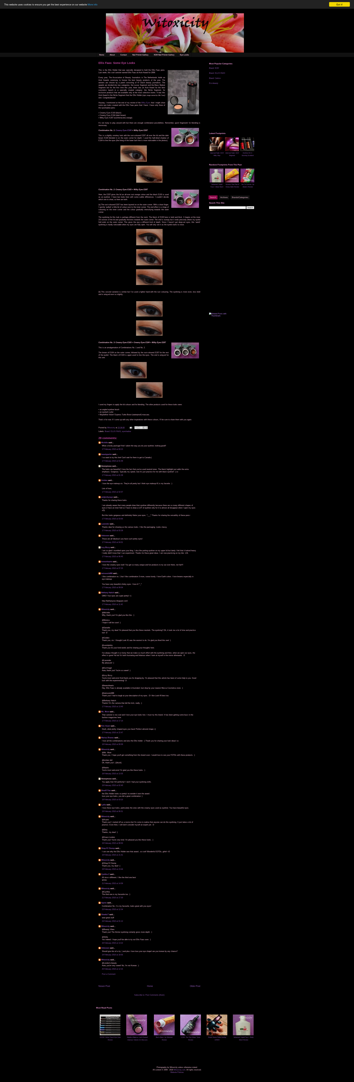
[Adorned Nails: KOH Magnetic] (232, 150)
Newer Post (104, 986)
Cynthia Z (105, 874)
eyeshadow (126, 431)
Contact (123, 55)
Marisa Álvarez (107, 738)
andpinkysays (107, 497)
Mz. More (105, 712)
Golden (104, 480)
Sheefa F (105, 914)
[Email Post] (131, 428)
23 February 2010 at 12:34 (112, 909)
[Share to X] (141, 427)
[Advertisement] (230, 108)
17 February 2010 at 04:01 (112, 542)
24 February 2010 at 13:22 (112, 943)
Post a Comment (108, 974)
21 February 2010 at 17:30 (112, 898)
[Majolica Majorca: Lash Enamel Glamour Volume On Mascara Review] (136, 1035)
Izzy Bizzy (105, 547)
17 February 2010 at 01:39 (112, 475)
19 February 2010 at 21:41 (112, 855)
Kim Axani (105, 726)
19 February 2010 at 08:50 (112, 843)
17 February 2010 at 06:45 (112, 556)
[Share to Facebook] (143, 427)
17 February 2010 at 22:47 (112, 732)
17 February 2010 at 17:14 (112, 721)
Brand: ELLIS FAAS (113, 431)
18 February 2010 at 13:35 (112, 774)
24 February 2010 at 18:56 (112, 955)
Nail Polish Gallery (140, 55)
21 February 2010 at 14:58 (112, 883)
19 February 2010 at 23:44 (112, 869)
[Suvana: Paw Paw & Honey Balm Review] (232, 182)
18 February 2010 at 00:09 (112, 744)
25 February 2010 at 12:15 (112, 969)
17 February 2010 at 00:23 (112, 449)
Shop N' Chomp (108, 848)
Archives (224, 197)
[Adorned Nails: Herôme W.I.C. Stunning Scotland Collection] (247, 150)
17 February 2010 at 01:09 (112, 461)
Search (213, 197)
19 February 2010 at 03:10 (112, 800)
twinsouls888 (106, 573)
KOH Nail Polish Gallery (164, 55)
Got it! (339, 4)
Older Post (195, 986)
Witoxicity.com (179, 1070)
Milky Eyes (145, 103)
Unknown (105, 536)
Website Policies (177, 1072)
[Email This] (135, 427)
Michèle (104, 443)
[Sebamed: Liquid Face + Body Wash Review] (216, 182)
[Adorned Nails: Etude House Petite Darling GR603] (217, 1035)
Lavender (105, 524)
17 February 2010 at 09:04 (112, 587)
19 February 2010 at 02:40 (112, 785)
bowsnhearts (106, 562)
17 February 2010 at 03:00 (112, 519)
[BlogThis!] (138, 427)
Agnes (104, 903)
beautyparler (106, 454)
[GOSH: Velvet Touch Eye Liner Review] (110, 1035)
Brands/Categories (240, 197)
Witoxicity (111, 428)
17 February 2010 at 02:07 (112, 492)
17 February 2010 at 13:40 (112, 706)
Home (101, 55)
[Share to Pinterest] (146, 427)
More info (92, 4)
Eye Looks (184, 55)
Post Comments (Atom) (154, 995)
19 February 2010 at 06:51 (112, 811)
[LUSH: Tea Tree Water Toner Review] (190, 1035)
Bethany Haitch (107, 593)
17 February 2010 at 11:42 (112, 604)
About (112, 55)
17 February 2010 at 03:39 (112, 530)
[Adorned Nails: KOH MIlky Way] (216, 150)
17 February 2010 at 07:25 (112, 568)
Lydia (103, 805)
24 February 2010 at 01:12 (112, 921)
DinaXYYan (106, 790)
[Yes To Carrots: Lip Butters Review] (247, 182)
